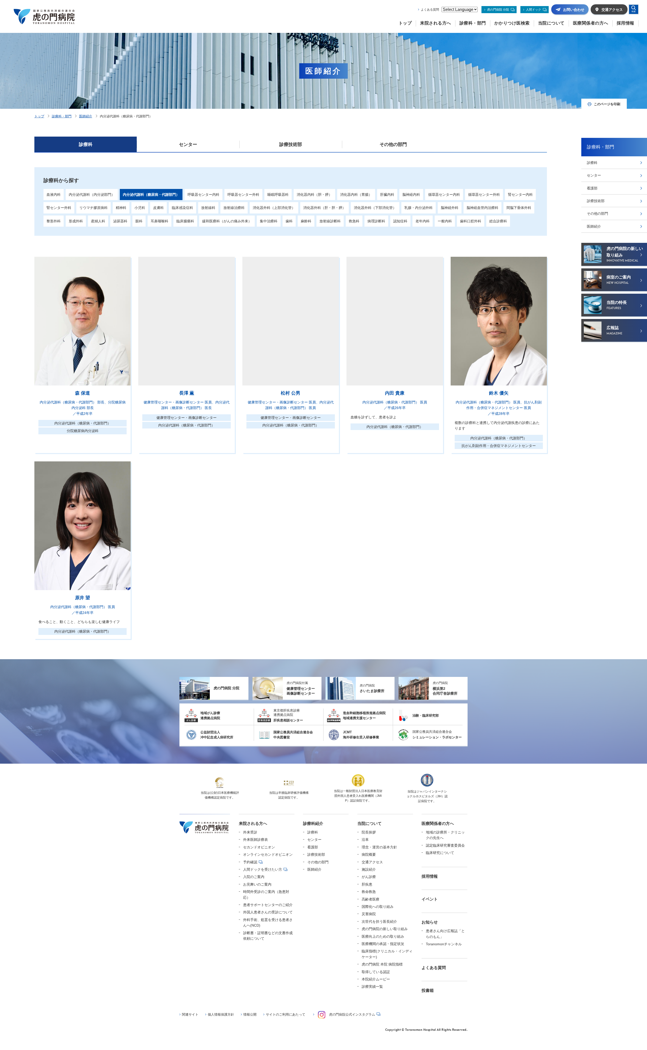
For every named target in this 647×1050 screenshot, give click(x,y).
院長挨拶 (369, 832)
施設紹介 (369, 869)
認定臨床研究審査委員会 (445, 845)
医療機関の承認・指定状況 (383, 944)
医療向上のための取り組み (383, 936)
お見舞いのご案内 (257, 884)
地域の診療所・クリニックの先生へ (445, 835)
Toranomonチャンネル (444, 944)
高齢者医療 (370, 899)
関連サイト (190, 1014)
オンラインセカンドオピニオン (268, 854)
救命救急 (369, 892)
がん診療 (369, 877)
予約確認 (250, 862)
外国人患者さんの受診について (268, 912)
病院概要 (369, 854)
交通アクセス (372, 862)
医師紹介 (85, 116)
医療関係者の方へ (438, 823)
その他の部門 (393, 144)
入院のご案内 (253, 877)
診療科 (86, 144)
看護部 (592, 188)
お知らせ (430, 922)
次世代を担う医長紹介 (379, 921)
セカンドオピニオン (259, 847)
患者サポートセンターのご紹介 (268, 905)
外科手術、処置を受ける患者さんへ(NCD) (268, 922)
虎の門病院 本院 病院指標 (382, 964)
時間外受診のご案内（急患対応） (266, 894)
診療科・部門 (62, 116)
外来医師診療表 (255, 840)
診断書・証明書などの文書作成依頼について (268, 935)
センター (188, 144)
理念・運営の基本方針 (379, 847)
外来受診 (250, 832)
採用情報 (430, 876)
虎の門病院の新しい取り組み (385, 929)
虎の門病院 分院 (498, 9)
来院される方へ (253, 823)
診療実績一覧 (372, 986)
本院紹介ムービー (376, 979)
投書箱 (428, 990)
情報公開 (250, 1014)
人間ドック (533, 9)
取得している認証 (376, 972)
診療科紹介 (313, 823)
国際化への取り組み (378, 907)
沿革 (365, 840)
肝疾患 (367, 884)
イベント (430, 899)
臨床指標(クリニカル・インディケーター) (387, 954)
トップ (39, 116)
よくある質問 (430, 9)
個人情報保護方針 (221, 1014)
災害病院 (369, 914)
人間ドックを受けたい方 (262, 869)
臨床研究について (440, 853)
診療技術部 (290, 144)
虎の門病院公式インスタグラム (352, 1014)
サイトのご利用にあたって (285, 1014)
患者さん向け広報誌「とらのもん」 (445, 933)
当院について (369, 823)
